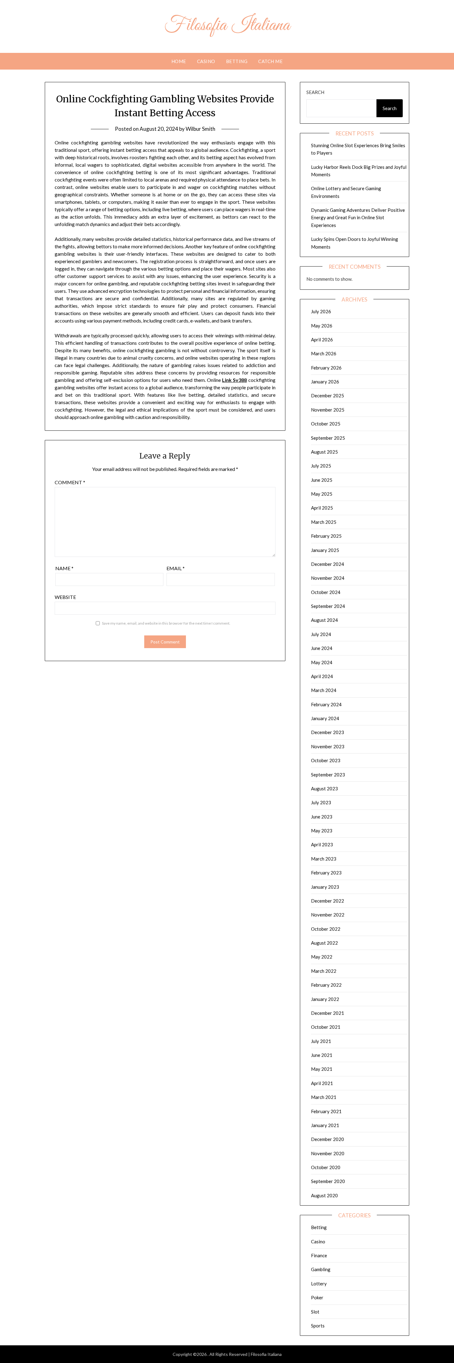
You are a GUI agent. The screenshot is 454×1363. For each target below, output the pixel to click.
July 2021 (321, 1041)
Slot (315, 1311)
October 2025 (325, 423)
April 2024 (322, 676)
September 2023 (328, 774)
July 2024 (321, 634)
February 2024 (326, 704)
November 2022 (327, 914)
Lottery (319, 1283)
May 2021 (321, 1069)
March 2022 (323, 971)
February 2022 (326, 985)
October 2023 (325, 760)
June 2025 (321, 480)
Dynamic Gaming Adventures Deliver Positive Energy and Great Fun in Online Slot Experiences (358, 217)
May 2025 (321, 494)
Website (65, 597)
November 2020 (327, 1153)
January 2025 (325, 550)
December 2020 (327, 1139)
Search (315, 92)
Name (64, 568)
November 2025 (327, 409)
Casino (206, 61)
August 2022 (324, 943)
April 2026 (322, 339)
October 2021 (325, 1027)
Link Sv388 (234, 380)
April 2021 (322, 1083)
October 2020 (325, 1167)
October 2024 (325, 592)
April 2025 (322, 508)
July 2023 (321, 802)
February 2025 (326, 536)
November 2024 (327, 578)
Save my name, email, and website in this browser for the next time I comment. (166, 623)
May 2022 (321, 956)
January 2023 (325, 887)
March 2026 (323, 353)
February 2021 (326, 1111)
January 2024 (325, 718)
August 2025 (324, 452)
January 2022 (325, 999)
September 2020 (328, 1181)
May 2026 (321, 325)
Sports (318, 1325)
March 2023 (323, 858)
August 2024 (324, 620)
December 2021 (327, 1013)
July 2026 (321, 311)
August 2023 (324, 788)
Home (178, 61)
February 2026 (326, 367)
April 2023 (322, 844)
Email (175, 568)
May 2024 (321, 662)
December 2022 (327, 901)
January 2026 (325, 381)
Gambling (320, 1269)
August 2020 (324, 1195)
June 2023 (321, 816)
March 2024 (323, 690)
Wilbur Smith (200, 129)
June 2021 (321, 1055)
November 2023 (327, 746)
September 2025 (328, 438)
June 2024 (321, 648)
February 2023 (326, 872)
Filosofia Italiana (227, 25)
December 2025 (327, 395)
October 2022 (325, 929)
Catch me (270, 61)
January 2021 (325, 1125)
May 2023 (321, 830)
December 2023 (327, 732)
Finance (319, 1255)
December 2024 (327, 564)
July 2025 (321, 465)
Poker (317, 1297)
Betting (237, 61)
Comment (70, 482)
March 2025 (323, 522)
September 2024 (328, 606)
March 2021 (323, 1097)
